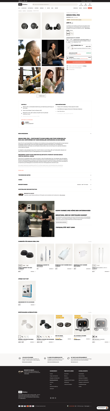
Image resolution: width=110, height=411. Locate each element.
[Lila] (96, 336)
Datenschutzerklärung (54, 386)
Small (24, 265)
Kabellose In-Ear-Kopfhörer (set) (72, 12)
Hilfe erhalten (62, 195)
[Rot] (49, 336)
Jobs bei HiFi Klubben (68, 384)
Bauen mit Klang (82, 375)
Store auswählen (78, 54)
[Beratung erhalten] (106, 407)
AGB (50, 384)
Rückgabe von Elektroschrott (84, 382)
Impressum (52, 388)
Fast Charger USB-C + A (77, 45)
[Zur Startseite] (22, 4)
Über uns (65, 375)
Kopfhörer (24, 10)
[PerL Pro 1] (29, 25)
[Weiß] (72, 34)
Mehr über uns (22, 398)
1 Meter (94, 265)
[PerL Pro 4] (53, 53)
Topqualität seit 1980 (65, 222)
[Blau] (27, 336)
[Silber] (93, 336)
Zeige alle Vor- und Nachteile (27, 119)
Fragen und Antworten (54, 375)
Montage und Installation (83, 378)
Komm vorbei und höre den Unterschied (73, 213)
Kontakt (51, 373)
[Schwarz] (68, 34)
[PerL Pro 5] (29, 80)
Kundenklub (66, 378)
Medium (20, 265)
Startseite (20, 10)
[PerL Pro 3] (29, 53)
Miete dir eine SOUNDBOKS (83, 380)
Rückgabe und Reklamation (55, 378)
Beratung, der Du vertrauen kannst (71, 217)
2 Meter (98, 265)
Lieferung (51, 382)
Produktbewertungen (82, 384)
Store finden (66, 373)
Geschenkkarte (81, 373)
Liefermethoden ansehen (84, 58)
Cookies (80, 386)
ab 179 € (80, 19)
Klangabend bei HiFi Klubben (69, 380)
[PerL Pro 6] (53, 80)
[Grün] (25, 336)
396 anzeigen (75, 17)
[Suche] (33, 4)
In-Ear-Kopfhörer (29, 10)
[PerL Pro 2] (53, 25)
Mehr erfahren (87, 28)
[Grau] (19, 336)
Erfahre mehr (21, 170)
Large (27, 265)
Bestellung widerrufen (54, 380)
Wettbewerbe (66, 382)
